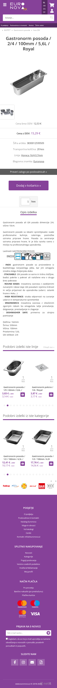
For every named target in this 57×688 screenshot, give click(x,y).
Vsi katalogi (28, 529)
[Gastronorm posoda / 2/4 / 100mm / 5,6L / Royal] (28, 81)
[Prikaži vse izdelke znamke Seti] (50, 486)
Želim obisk (39, 25)
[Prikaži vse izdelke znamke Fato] (41, 486)
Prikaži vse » (48, 347)
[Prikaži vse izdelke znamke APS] (15, 486)
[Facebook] (14, 662)
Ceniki (28, 533)
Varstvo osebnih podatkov (28, 564)
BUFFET (7, 30)
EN (44, 9)
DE (44, 12)
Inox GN (36, 30)
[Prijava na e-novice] (48, 633)
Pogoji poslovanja (28, 560)
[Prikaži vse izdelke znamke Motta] (24, 486)
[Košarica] (51, 5)
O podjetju (4, 25)
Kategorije (28, 556)
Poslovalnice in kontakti (18, 25)
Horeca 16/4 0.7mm (32, 155)
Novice (31, 25)
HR (44, 5)
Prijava (50, 14)
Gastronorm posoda (22, 30)
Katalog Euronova (28, 521)
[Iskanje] (51, 17)
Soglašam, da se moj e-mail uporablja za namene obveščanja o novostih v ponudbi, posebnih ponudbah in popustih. (28, 642)
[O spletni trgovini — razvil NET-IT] (45, 683)
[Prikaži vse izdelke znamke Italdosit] (6, 486)
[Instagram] (23, 662)
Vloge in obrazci (28, 525)
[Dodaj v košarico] (22, 394)
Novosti (28, 553)
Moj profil (28, 571)
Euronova (38, 161)
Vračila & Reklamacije (28, 568)
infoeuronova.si (32, 536)
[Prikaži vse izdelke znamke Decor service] (33, 486)
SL (44, 2)
